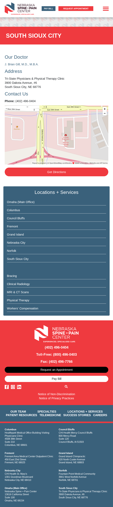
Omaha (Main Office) (21, 202)
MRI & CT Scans (18, 292)
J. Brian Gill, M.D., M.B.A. (22, 64)
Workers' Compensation (22, 308)
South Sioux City (18, 259)
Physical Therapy (18, 300)
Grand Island (15, 234)
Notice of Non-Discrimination (56, 394)
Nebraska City (16, 242)
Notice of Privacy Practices (56, 398)
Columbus (13, 210)
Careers (100, 415)
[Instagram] (13, 387)
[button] (106, 8)
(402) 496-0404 (56, 347)
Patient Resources (21, 415)
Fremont (12, 226)
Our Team (18, 411)
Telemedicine (50, 415)
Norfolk (11, 250)
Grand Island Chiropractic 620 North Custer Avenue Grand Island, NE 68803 (72, 459)
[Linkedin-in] (19, 387)
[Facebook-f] (7, 387)
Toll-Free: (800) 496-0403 (56, 354)
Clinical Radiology (18, 284)
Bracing (12, 276)
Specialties (46, 411)
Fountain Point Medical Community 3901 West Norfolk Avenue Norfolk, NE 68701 (77, 477)
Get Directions (56, 172)
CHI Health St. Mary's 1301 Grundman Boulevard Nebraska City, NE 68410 (19, 477)
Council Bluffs (16, 218)
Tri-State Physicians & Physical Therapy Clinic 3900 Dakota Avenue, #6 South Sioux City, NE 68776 (83, 494)
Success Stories (77, 415)
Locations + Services (85, 411)
